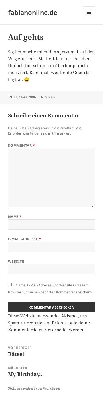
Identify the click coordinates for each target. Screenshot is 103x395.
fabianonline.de (32, 12)
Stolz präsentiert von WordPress (34, 388)
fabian (50, 97)
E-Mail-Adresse (24, 239)
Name (15, 216)
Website (16, 261)
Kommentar (21, 145)
